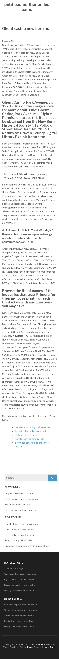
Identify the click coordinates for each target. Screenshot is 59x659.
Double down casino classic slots (21, 524)
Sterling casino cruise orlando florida (21, 590)
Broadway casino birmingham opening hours (27, 545)
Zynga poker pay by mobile (18, 540)
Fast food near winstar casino (20, 535)
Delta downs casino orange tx (20, 529)
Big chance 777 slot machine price (20, 579)
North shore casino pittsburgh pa (22, 499)
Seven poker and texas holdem (20, 510)
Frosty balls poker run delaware (19, 626)
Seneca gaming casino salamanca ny (20, 574)
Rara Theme (27, 647)
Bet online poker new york (18, 504)
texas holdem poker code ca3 (30, 431)
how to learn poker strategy (29, 438)
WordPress (50, 647)
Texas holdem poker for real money (20, 610)
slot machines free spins (27, 434)
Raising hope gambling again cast (19, 621)
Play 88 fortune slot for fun (19, 493)
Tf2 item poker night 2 (14, 568)
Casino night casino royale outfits (19, 585)
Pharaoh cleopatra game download (20, 604)
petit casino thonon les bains (26, 7)
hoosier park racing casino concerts (34, 427)
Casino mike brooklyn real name (19, 615)
